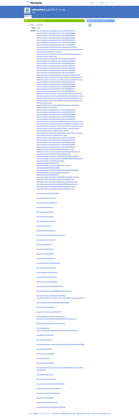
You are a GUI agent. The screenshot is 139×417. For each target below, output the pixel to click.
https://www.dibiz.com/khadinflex (46, 379)
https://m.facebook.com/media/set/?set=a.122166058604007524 (56, 40)
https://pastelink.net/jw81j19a (45, 363)
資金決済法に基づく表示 (83, 413)
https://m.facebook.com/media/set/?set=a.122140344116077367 (56, 82)
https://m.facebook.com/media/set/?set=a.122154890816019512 (56, 63)
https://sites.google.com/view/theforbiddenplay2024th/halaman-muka (57, 184)
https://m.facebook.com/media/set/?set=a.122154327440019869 (56, 68)
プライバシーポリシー (45, 413)
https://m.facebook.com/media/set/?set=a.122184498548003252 (56, 35)
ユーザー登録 (99, 3)
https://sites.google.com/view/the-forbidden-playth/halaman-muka (56, 186)
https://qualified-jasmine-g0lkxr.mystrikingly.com (51, 316)
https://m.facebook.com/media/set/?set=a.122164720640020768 (56, 58)
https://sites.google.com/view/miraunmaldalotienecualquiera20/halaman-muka (60, 121)
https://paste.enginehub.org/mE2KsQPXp (49, 312)
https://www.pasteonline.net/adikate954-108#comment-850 (54, 291)
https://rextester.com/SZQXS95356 (47, 281)
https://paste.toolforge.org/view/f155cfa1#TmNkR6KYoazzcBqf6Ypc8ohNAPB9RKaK (62, 344)
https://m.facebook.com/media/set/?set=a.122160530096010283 (56, 114)
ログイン (107, 3)
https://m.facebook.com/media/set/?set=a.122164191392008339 (56, 116)
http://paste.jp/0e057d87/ (44, 244)
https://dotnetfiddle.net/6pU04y (46, 307)
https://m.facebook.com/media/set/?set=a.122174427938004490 (56, 70)
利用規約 (35, 413)
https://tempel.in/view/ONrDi (45, 212)
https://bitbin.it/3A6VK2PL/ (44, 349)
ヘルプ (112, 3)
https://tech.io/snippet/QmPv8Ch (46, 267)
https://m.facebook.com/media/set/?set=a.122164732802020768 (56, 110)
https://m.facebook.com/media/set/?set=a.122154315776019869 (56, 42)
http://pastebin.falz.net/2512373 (46, 221)
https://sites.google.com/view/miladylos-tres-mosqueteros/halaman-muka (58, 75)
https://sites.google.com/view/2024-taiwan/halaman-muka (54, 154)
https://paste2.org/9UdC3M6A (45, 353)
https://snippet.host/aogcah (45, 207)
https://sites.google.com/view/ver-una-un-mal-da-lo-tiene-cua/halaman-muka (59, 126)
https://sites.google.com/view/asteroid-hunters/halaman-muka (55, 149)
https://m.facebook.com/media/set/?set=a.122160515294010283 (56, 84)
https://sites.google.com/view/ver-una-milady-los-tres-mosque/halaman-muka (60, 79)
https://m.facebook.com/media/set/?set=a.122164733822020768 (56, 119)
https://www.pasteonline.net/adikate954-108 (50, 286)
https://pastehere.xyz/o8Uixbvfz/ (46, 198)
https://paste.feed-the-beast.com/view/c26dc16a (51, 323)
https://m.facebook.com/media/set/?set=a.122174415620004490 (56, 44)
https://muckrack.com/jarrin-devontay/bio (49, 388)
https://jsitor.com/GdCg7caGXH (46, 240)
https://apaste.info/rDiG (43, 226)
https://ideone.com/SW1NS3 (45, 335)
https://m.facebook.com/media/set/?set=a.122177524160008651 (56, 33)
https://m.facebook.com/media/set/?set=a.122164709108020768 (56, 30)
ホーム (30, 413)
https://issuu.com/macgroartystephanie (48, 393)
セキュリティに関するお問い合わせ (101, 413)
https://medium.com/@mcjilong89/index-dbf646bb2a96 (53, 302)
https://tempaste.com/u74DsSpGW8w (48, 193)
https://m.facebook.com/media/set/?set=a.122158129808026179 (56, 91)
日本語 (92, 3)
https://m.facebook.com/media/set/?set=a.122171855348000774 (56, 147)
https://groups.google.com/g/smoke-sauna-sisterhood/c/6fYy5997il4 (57, 47)
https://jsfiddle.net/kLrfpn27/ (45, 374)
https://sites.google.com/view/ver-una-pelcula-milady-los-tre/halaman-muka (59, 77)
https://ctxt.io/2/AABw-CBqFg (45, 254)
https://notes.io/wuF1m (43, 358)
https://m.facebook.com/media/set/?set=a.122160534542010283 (56, 142)
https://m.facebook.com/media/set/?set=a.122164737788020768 (56, 137)
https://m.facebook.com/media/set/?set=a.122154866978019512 (56, 38)
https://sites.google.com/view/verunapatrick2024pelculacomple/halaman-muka (60, 96)
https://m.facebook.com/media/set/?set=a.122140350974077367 (56, 112)
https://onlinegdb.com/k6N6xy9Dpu (47, 272)
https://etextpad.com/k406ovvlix (46, 230)
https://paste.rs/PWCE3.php (45, 249)
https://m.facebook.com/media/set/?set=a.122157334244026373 (56, 72)
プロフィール (28, 16)
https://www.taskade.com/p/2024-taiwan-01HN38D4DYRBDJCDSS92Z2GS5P (60, 158)
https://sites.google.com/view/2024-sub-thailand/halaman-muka (55, 188)
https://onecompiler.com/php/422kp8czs (48, 263)
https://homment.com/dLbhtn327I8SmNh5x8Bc (51, 384)
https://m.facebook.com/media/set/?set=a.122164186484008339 (56, 86)
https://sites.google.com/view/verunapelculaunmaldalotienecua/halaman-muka (60, 123)
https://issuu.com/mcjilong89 (45, 398)
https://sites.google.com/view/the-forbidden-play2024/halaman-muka (57, 182)
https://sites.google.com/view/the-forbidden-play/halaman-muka (56, 179)
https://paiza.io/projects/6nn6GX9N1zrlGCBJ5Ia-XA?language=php (56, 318)
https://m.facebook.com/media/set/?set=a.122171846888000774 (56, 89)
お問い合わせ (56, 413)
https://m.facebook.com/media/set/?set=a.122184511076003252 (56, 61)
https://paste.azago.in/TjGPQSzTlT (47, 202)
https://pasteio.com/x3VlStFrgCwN (47, 277)
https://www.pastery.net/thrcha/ (46, 258)
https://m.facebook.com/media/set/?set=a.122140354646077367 (56, 140)
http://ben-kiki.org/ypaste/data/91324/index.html (51, 235)
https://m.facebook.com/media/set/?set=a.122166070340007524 (56, 65)
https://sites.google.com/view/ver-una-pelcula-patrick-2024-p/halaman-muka (59, 93)
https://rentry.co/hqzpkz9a (44, 339)
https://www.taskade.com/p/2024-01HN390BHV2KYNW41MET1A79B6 (57, 177)
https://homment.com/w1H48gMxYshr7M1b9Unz (51, 407)
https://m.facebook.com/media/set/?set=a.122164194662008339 (56, 144)
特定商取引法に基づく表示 (68, 413)
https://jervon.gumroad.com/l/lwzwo (47, 402)
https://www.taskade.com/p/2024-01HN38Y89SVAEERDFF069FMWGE (58, 170)
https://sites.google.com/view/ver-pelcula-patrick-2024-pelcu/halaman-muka (59, 98)
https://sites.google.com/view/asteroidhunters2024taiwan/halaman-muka (58, 151)
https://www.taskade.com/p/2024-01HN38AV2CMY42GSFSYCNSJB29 (57, 156)
